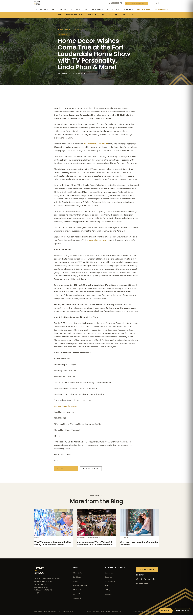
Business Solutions (93, 9)
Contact (88, 611)
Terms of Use (116, 611)
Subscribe (96, 611)
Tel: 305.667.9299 (41, 584)
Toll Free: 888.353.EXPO (43, 590)
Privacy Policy (105, 611)
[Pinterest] (153, 579)
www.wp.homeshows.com (98, 240)
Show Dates (78, 573)
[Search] (151, 3)
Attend (74, 9)
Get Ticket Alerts (66, 469)
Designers (108, 577)
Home (60, 29)
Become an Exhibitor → (136, 3)
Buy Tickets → (128, 15)
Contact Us (77, 598)
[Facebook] (141, 579)
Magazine (108, 594)
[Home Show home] (37, 3)
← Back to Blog (91, 469)
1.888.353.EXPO (116, 3)
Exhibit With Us (59, 9)
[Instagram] (137, 579)
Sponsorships (110, 581)
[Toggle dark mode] (156, 3)
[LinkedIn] (157, 579)
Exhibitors (77, 577)
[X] (145, 579)
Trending (127, 9)
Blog (67, 29)
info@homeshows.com (42, 593)
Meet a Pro (112, 9)
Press (107, 585)
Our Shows (41, 9)
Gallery (107, 590)
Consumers (109, 573)
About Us (76, 594)
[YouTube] (149, 579)
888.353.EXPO (142, 584)
